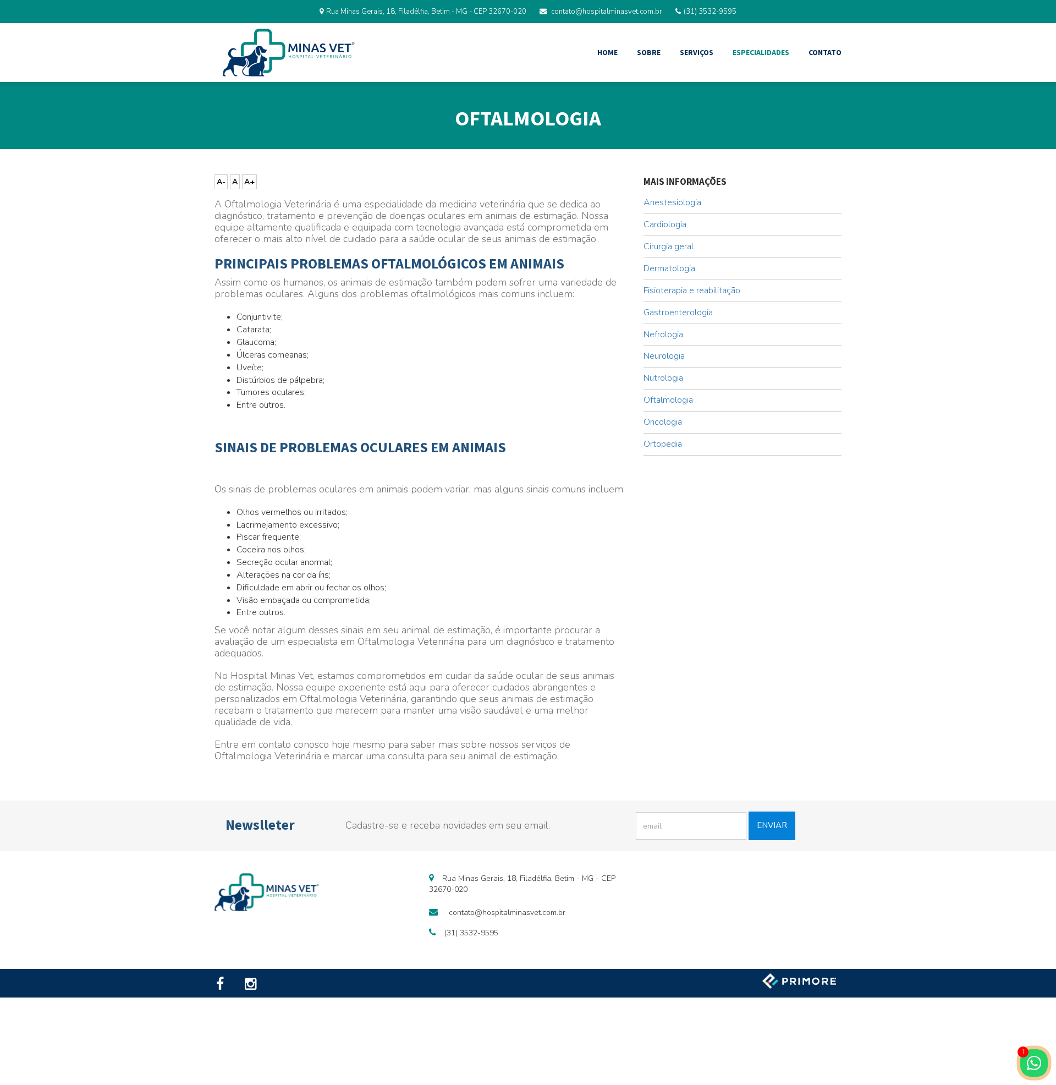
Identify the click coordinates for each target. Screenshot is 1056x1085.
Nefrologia (663, 334)
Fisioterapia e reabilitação (692, 290)
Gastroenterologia (678, 312)
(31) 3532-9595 (710, 12)
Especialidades (761, 52)
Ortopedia (663, 444)
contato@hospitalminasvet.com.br (606, 12)
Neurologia (664, 356)
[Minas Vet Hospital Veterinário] (289, 52)
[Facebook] (224, 985)
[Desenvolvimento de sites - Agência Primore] (800, 981)
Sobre (649, 52)
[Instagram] (253, 985)
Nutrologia (663, 378)
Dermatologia (669, 268)
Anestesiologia (672, 202)
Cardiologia (665, 224)
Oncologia (663, 422)
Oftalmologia (668, 400)
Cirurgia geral (669, 246)
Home (607, 52)
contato (825, 52)
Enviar (772, 825)
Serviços (696, 52)
